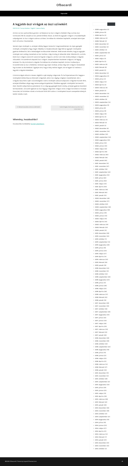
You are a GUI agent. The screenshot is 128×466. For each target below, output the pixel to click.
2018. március (100, 294)
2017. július (99, 318)
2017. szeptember (101, 312)
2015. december (100, 373)
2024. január (99, 90)
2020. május (99, 219)
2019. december (100, 233)
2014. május (99, 428)
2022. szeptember (101, 137)
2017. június (99, 320)
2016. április (99, 361)
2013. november (100, 446)
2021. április (99, 187)
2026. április (99, 35)
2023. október (100, 99)
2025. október (100, 50)
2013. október (99, 449)
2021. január (99, 195)
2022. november (100, 131)
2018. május (99, 288)
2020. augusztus (101, 210)
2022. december (100, 128)
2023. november (100, 96)
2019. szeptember (101, 242)
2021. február (99, 192)
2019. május (99, 253)
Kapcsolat (64, 13)
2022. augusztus (101, 140)
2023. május (99, 114)
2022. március (100, 155)
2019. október (99, 239)
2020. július (99, 213)
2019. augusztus (100, 245)
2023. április (99, 117)
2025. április (99, 61)
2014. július (99, 422)
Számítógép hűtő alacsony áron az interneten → (71, 108)
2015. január (99, 405)
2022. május (99, 149)
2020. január (99, 230)
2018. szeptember (101, 277)
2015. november (100, 376)
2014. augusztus (100, 419)
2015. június (99, 390)
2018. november (100, 271)
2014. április (99, 431)
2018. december (100, 268)
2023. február (99, 122)
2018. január (99, 300)
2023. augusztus (101, 105)
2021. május (99, 184)
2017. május (99, 323)
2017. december (100, 303)
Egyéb (33, 28)
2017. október (99, 309)
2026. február (99, 41)
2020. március (100, 224)
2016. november (100, 341)
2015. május (99, 393)
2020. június (99, 216)
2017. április (99, 326)
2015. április (99, 396)
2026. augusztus (101, 29)
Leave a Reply (40, 28)
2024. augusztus (101, 76)
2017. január (99, 335)
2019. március (100, 259)
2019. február (99, 262)
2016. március (100, 364)
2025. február (99, 67)
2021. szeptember (101, 172)
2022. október (100, 134)
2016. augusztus (100, 350)
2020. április (99, 221)
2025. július (99, 56)
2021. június (99, 181)
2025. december (100, 44)
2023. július (99, 108)
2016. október (99, 344)
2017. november (100, 306)
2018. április (99, 291)
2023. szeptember (101, 102)
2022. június (99, 146)
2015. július (99, 387)
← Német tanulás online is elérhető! (28, 107)
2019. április (99, 256)
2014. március (100, 434)
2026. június (99, 32)
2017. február (99, 332)
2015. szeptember (101, 382)
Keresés (111, 24)
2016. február (99, 367)
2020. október (100, 204)
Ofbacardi (64, 5)
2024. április (99, 85)
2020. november (100, 201)
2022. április (99, 152)
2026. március (100, 38)
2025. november (100, 47)
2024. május (99, 82)
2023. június (99, 111)
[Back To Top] (122, 461)
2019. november (100, 236)
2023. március (100, 120)
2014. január (99, 440)
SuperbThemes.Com (30, 461)
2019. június (99, 251)
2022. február (99, 157)
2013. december (100, 443)
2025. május (99, 58)
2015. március (100, 399)
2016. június (99, 355)
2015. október (99, 379)
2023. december (100, 93)
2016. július (99, 352)
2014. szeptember (101, 417)
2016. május (99, 358)
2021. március (100, 189)
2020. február (99, 227)
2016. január (99, 370)
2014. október (99, 414)
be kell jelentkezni (37, 124)
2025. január (99, 70)
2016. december (100, 338)
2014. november (100, 411)
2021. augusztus (100, 175)
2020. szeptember (101, 207)
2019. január (99, 265)
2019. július (99, 248)
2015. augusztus (100, 384)
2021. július (99, 178)
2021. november (100, 166)
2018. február (99, 297)
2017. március (100, 329)
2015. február (99, 402)
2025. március (100, 64)
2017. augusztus (100, 315)
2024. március (100, 88)
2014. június (99, 425)
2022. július (99, 143)
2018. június (99, 286)
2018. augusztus (100, 280)
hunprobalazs (25, 28)
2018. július (99, 283)
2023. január (99, 125)
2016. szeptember (101, 347)
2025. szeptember (101, 53)
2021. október (99, 169)
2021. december (100, 163)
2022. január (99, 160)
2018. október (99, 274)
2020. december (100, 198)
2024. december (100, 73)
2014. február (99, 437)
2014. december (100, 408)
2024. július (99, 79)
